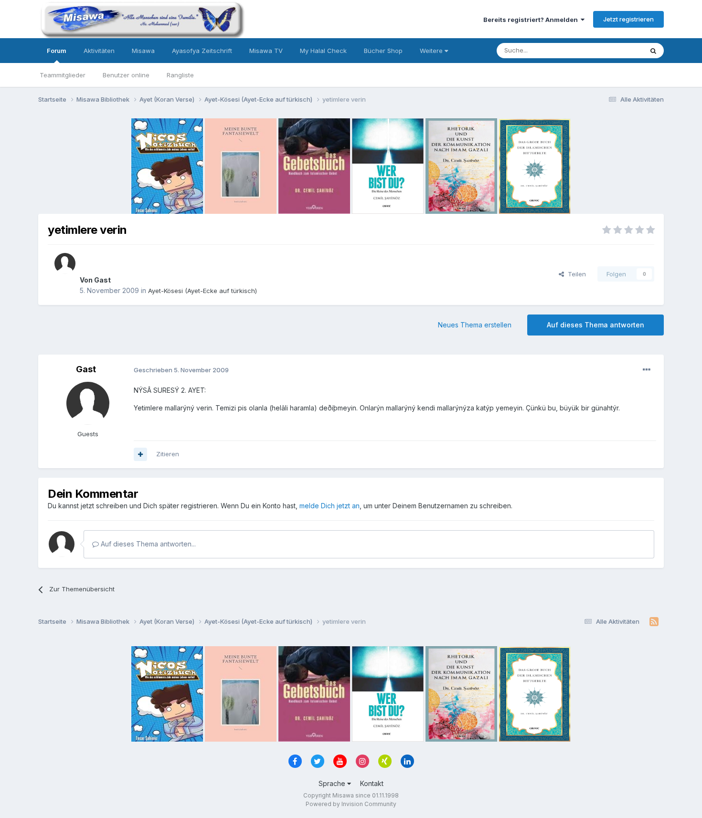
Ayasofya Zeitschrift (202, 50)
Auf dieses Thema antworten (595, 325)
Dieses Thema (609, 50)
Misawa (143, 50)
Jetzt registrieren (628, 19)
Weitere (432, 50)
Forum (56, 50)
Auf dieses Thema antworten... (147, 544)
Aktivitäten (99, 50)
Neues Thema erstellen (474, 325)
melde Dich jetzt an (329, 506)
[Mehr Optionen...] (646, 370)
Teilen (575, 274)
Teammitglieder (62, 75)
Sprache (333, 783)
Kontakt (371, 783)
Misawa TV (266, 50)
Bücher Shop (383, 50)
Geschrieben (181, 370)
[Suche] (653, 50)
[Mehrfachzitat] (140, 454)
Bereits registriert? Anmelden (532, 19)
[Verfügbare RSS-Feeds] (654, 622)
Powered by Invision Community (351, 804)
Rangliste (180, 75)
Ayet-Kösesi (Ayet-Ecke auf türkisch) (202, 290)
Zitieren (167, 454)
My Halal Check (323, 50)
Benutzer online (126, 75)
